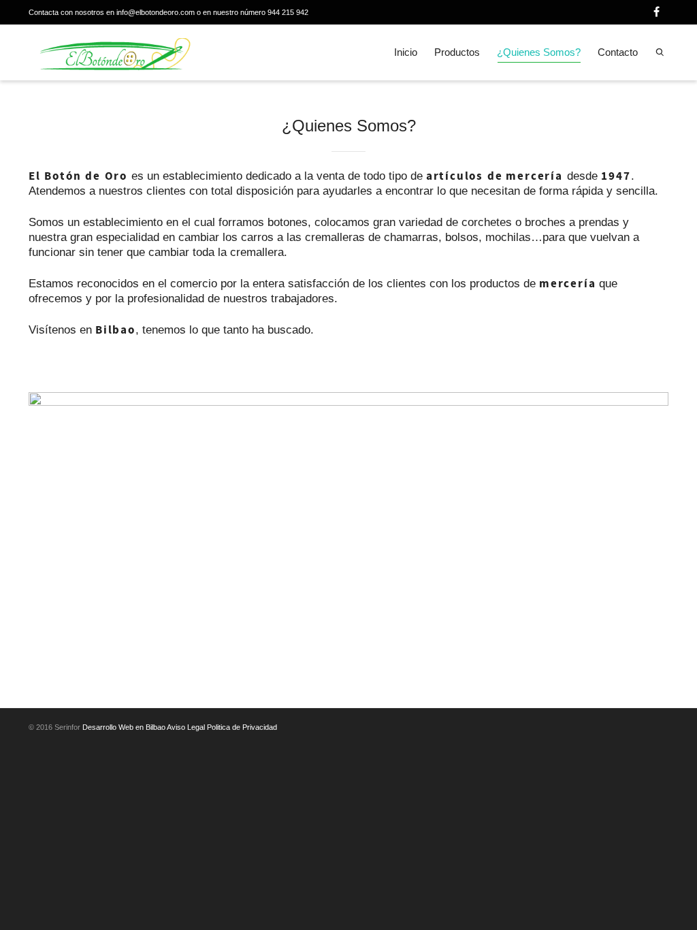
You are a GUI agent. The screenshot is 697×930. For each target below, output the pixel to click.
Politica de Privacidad (242, 727)
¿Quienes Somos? (539, 52)
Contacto (618, 52)
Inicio (405, 52)
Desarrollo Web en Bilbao (123, 727)
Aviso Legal (186, 727)
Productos (457, 52)
